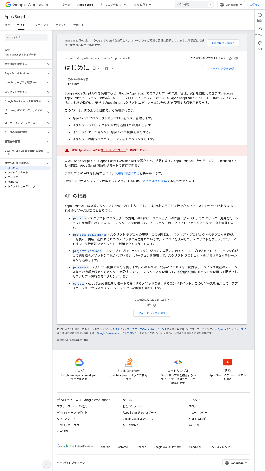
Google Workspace (88, 58)
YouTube (194, 425)
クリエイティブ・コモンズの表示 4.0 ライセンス (139, 329)
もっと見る (141, 4)
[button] (23, 64)
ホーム (66, 4)
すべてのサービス (110, 4)
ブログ (193, 406)
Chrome (123, 446)
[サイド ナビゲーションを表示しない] (47, 464)
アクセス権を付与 (154, 181)
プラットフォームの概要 (72, 406)
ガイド (21, 25)
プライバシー (79, 462)
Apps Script (85, 4)
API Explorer (130, 425)
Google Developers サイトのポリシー (118, 333)
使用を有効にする (127, 173)
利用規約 (62, 431)
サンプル (60, 25)
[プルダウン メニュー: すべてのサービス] (126, 4)
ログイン (254, 4)
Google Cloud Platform (168, 446)
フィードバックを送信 (220, 68)
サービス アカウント (113, 150)
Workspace (38, 4)
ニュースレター (198, 412)
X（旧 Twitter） (198, 418)
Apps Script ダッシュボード (140, 412)
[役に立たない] (236, 58)
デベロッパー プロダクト (72, 412)
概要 (7, 25)
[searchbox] (26, 37)
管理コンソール (132, 406)
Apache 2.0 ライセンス (230, 329)
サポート (78, 25)
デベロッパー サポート (71, 425)
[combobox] (194, 4)
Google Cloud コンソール (138, 418)
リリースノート (66, 418)
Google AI (195, 446)
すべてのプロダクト (221, 446)
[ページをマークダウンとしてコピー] (106, 68)
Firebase (141, 446)
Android (105, 446)
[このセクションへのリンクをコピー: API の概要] (90, 196)
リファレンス (40, 25)
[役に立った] (230, 58)
